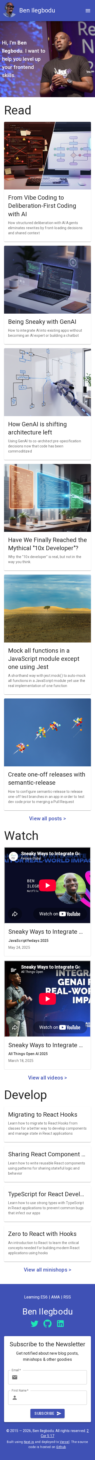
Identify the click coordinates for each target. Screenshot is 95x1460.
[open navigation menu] (88, 11)
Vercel (64, 1442)
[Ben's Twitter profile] (34, 1323)
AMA (55, 1297)
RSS (67, 1297)
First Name (20, 1390)
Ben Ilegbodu (37, 10)
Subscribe (44, 1413)
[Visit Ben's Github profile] (47, 1323)
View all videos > (47, 1078)
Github (61, 1447)
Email (16, 1370)
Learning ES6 (36, 1297)
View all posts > (47, 818)
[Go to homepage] (10, 10)
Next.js (29, 1442)
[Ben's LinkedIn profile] (60, 1323)
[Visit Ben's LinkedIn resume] (60, 1323)
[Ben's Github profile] (47, 1323)
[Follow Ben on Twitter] (34, 1323)
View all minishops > (47, 1270)
